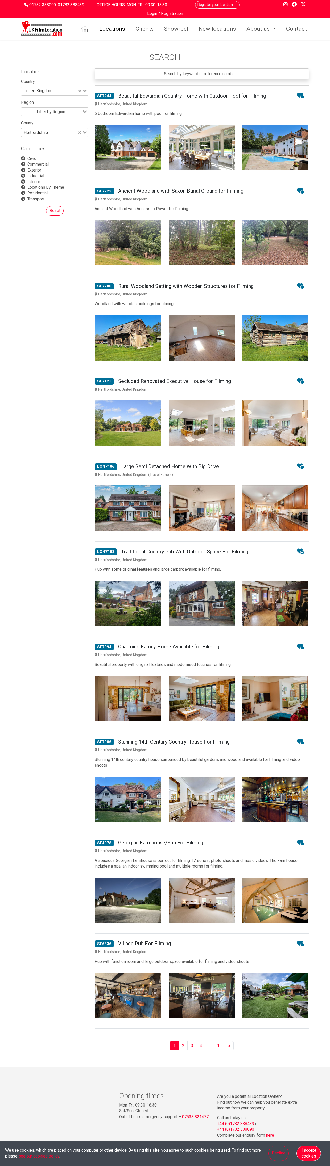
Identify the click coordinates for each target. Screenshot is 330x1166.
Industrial (35, 175)
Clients (145, 28)
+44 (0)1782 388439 (235, 1123)
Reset (55, 210)
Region (27, 102)
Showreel (176, 28)
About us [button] (258, 28)
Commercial (38, 164)
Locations (112, 28)
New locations (217, 28)
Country (28, 81)
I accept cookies (309, 1153)
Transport (35, 198)
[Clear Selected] (79, 91)
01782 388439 (71, 4)
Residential (37, 193)
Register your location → (217, 5)
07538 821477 (195, 1116)
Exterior (34, 170)
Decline (278, 1153)
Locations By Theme (45, 187)
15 (219, 1045)
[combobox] (54, 91)
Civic (31, 158)
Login (152, 13)
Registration (172, 13)
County (27, 123)
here (270, 1135)
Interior (33, 181)
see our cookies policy (39, 1156)
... (209, 1045)
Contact (296, 28)
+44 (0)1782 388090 (235, 1129)
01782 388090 (42, 4)
